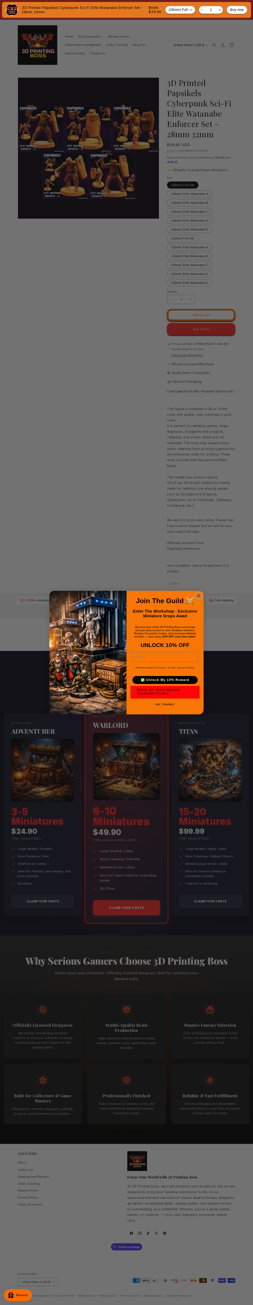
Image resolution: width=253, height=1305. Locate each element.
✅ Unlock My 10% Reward (165, 680)
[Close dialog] (199, 596)
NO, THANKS (165, 704)
